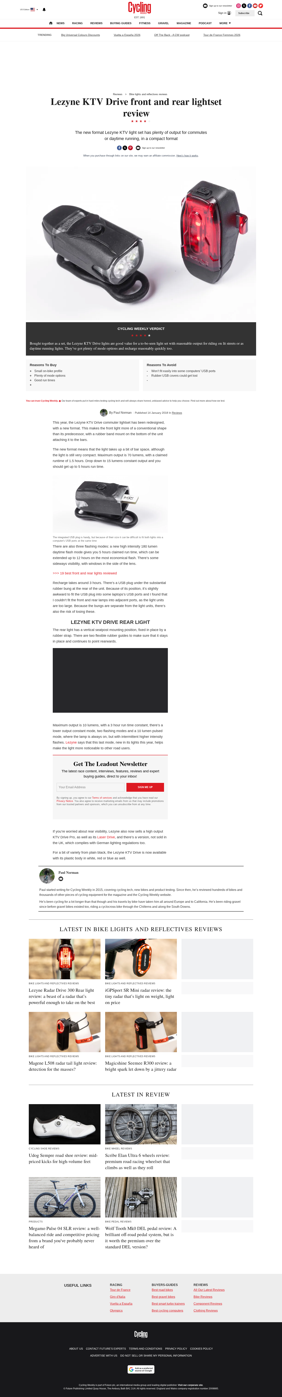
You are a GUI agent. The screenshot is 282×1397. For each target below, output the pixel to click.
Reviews (96, 23)
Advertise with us (103, 1355)
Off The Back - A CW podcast (172, 34)
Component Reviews (208, 1303)
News (60, 23)
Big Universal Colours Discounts (80, 34)
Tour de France (120, 1290)
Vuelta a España (121, 1303)
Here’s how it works (187, 155)
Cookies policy (201, 1348)
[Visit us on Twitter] (244, 5)
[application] (110, 680)
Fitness (144, 23)
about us (76, 1348)
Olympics (116, 1310)
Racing (77, 23)
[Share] (119, 148)
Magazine (184, 23)
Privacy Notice (65, 801)
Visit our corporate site (190, 1385)
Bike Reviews (203, 1296)
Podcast (205, 23)
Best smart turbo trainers (168, 1303)
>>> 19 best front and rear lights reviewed (85, 573)
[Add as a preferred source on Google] (141, 1369)
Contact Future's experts (106, 1348)
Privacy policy (176, 1348)
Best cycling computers (167, 1310)
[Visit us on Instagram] (238, 5)
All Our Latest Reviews (209, 1290)
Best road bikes (162, 1290)
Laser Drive (106, 837)
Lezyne (71, 742)
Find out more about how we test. (208, 400)
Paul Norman (123, 412)
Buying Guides (120, 23)
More (223, 23)
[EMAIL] (62, 878)
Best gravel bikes (163, 1296)
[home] (51, 23)
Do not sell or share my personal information (156, 1355)
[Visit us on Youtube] (255, 5)
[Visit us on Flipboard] (260, 5)
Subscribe (243, 13)
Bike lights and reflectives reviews (148, 94)
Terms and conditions (145, 1348)
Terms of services (102, 797)
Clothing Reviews (206, 1310)
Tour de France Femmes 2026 (221, 34)
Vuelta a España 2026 (127, 34)
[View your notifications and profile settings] (44, 9)
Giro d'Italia (117, 1296)
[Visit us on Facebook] (249, 5)
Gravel (163, 23)
